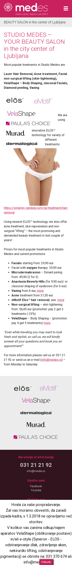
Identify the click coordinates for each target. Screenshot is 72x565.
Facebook (36, 486)
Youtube (36, 490)
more (40, 291)
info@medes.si (51, 360)
